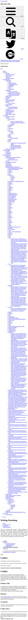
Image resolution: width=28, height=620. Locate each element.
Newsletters (8, 153)
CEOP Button (11, 85)
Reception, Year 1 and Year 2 (14, 93)
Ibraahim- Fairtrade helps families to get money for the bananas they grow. (16, 456)
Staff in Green (11, 320)
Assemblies (10, 187)
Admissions (8, 90)
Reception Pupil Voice (13, 194)
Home (4, 71)
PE (9, 120)
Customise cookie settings (16, 568)
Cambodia (13, 506)
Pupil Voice (10, 175)
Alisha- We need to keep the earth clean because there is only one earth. (16, 413)
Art (9, 127)
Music (9, 135)
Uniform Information (10, 496)
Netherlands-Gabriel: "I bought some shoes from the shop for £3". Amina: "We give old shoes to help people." (18, 299)
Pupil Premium (9, 104)
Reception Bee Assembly (13, 169)
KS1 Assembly (11, 198)
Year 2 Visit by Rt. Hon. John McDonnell (16, 319)
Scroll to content (4, 1)
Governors (8, 97)
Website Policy (9, 546)
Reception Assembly (12, 199)
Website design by (9, 552)
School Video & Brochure (13, 95)
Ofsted (7, 98)
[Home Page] (10, 61)
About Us (5, 72)
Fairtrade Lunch (11, 328)
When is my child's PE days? (17, 121)
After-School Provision (13, 159)
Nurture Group (11, 201)
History (9, 134)
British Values (8, 96)
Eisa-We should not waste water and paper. (17, 430)
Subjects (7, 117)
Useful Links (8, 497)
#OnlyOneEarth (11, 409)
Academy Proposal (10, 78)
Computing (10, 128)
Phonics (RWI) (11, 119)
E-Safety (7, 161)
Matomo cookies (7, 596)
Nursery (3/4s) (11, 501)
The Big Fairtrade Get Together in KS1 (16, 326)
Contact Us (5, 513)
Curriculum (5, 115)
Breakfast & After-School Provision (13, 157)
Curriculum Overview (10, 116)
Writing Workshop (7, 527)
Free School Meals (9, 111)
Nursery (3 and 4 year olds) (14, 92)
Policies (7, 102)
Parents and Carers (7, 155)
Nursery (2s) (10, 500)
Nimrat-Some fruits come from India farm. (17, 449)
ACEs (9, 81)
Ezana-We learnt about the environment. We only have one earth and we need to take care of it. (17, 426)
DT (9, 129)
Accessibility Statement (10, 543)
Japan (12, 508)
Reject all (3, 568)
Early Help (10, 86)
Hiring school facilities (10, 114)
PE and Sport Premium (10, 99)
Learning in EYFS (12, 330)
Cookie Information (10, 544)
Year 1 (12, 132)
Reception (10, 171)
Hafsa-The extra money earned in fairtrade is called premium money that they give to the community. (17, 469)
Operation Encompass (12, 84)
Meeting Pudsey (11, 200)
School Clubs (8, 494)
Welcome (8, 73)
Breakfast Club (11, 158)
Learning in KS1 (11, 331)
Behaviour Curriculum (10, 149)
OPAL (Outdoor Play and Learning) (13, 495)
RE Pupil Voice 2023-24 (16, 146)
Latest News (8, 152)
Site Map (5, 541)
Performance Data (9, 101)
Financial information (10, 110)
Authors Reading (14, 138)
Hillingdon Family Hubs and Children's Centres (15, 512)
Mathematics (11, 125)
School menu (8, 164)
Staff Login (5, 548)
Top (1, 554)
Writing (9, 126)
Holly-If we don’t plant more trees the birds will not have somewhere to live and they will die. (17, 442)
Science (10, 139)
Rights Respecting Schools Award (13, 167)
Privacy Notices (11, 103)
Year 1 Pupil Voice (12, 195)
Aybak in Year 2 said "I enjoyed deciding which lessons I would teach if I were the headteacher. (16, 480)
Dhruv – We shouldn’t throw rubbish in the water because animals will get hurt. (17, 411)
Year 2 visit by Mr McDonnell (14, 231)
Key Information (6, 79)
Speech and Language (12, 107)
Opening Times (9, 165)
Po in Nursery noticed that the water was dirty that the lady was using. (17, 492)
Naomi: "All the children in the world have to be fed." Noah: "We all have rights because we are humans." (18, 309)
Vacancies (8, 77)
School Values (9, 75)
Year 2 (12, 133)
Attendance (8, 156)
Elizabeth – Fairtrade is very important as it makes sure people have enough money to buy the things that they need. (17, 460)
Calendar (7, 151)
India (12, 507)
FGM (9, 87)
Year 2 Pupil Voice (12, 196)
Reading (10, 137)
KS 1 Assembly (11, 229)
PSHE (9, 140)
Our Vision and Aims (10, 74)
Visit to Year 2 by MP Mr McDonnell (16, 181)
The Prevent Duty (12, 83)
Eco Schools (8, 163)
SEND (7, 105)
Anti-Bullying (11, 89)
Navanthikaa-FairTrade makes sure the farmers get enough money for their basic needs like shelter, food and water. (17, 472)
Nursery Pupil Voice (12, 193)
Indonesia (13, 505)
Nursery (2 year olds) (12, 91)
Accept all (8, 568)
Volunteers (8, 511)
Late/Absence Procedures (11, 162)
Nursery (10, 170)
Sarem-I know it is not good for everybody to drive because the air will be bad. (17, 437)
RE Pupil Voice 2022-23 (16, 145)
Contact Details (9, 514)
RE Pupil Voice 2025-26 (16, 147)
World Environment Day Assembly (15, 168)
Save (12, 618)
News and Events (6, 150)
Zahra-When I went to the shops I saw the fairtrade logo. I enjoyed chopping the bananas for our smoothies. (17, 453)
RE (9, 141)
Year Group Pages (9, 499)
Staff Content (8, 113)
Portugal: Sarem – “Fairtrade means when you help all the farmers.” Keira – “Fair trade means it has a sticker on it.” (19, 349)
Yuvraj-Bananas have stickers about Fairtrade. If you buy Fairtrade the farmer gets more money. (17, 464)
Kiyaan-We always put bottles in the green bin (17, 445)
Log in (4, 517)
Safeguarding (8, 80)
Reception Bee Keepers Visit (14, 226)
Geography (10, 131)
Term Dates (8, 109)
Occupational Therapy (13, 108)
